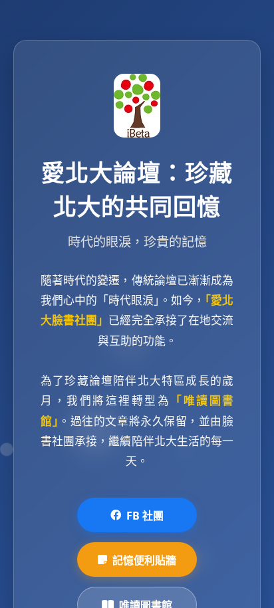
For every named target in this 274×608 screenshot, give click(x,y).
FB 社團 (145, 515)
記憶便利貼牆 (144, 560)
